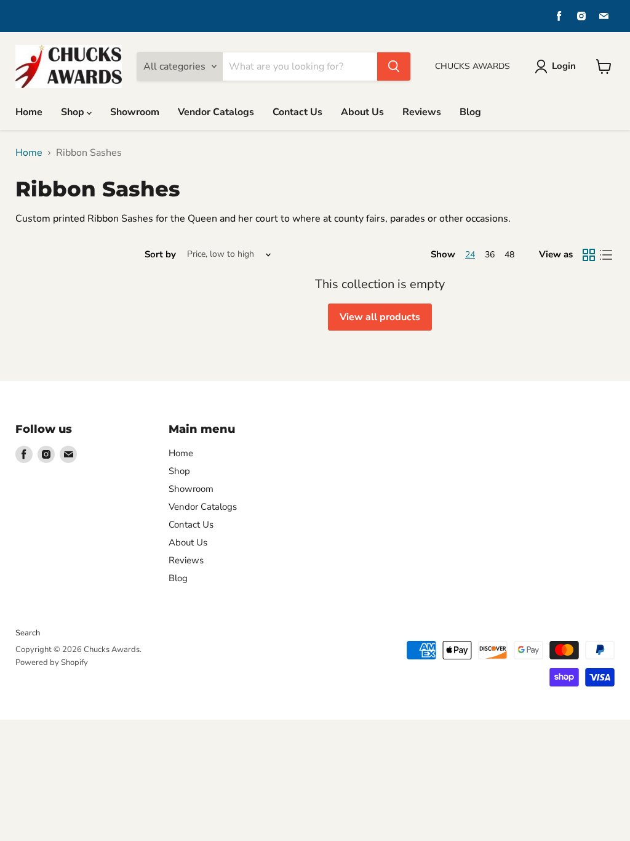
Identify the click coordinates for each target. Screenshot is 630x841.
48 (509, 254)
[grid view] (588, 255)
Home (28, 112)
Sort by (160, 254)
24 (470, 254)
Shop (74, 112)
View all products (380, 317)
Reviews (421, 112)
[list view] (606, 255)
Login (564, 66)
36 (490, 254)
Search (27, 632)
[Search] (393, 66)
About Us (362, 112)
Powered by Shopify (51, 662)
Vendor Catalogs (216, 112)
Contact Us (297, 112)
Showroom (134, 112)
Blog (470, 112)
